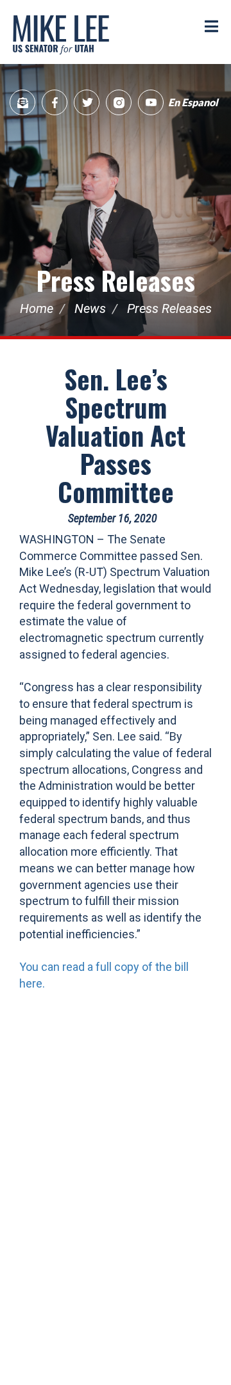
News (90, 308)
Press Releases (116, 280)
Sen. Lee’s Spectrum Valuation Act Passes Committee (115, 435)
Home (36, 308)
